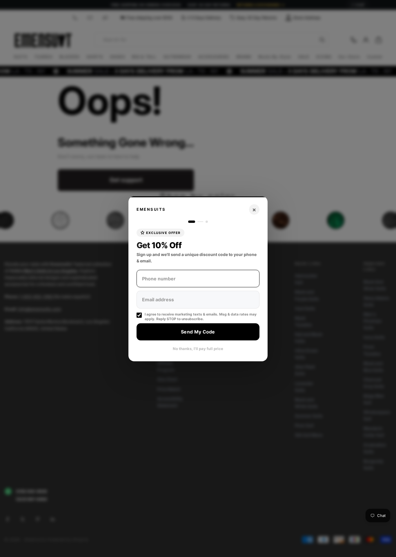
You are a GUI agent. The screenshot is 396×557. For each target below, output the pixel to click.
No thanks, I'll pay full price (198, 348)
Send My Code (198, 332)
